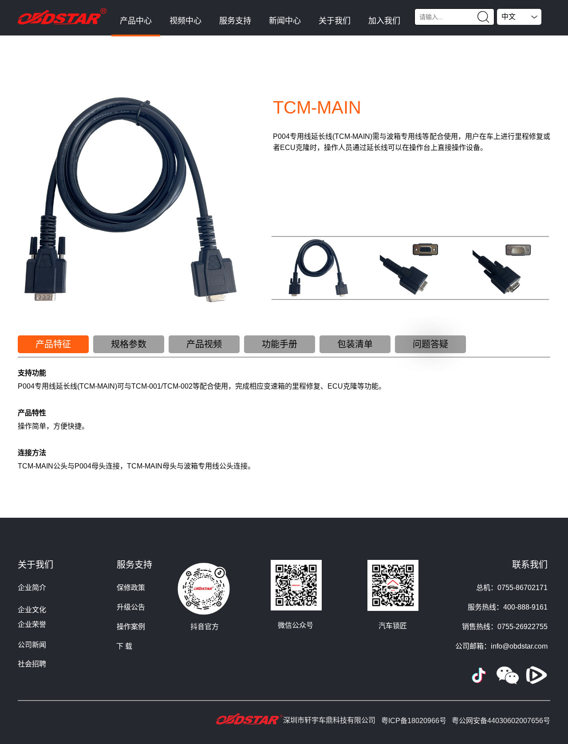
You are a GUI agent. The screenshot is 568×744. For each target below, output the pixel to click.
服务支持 (235, 20)
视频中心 (185, 20)
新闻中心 (285, 20)
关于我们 (335, 20)
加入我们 (384, 20)
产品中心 (136, 20)
